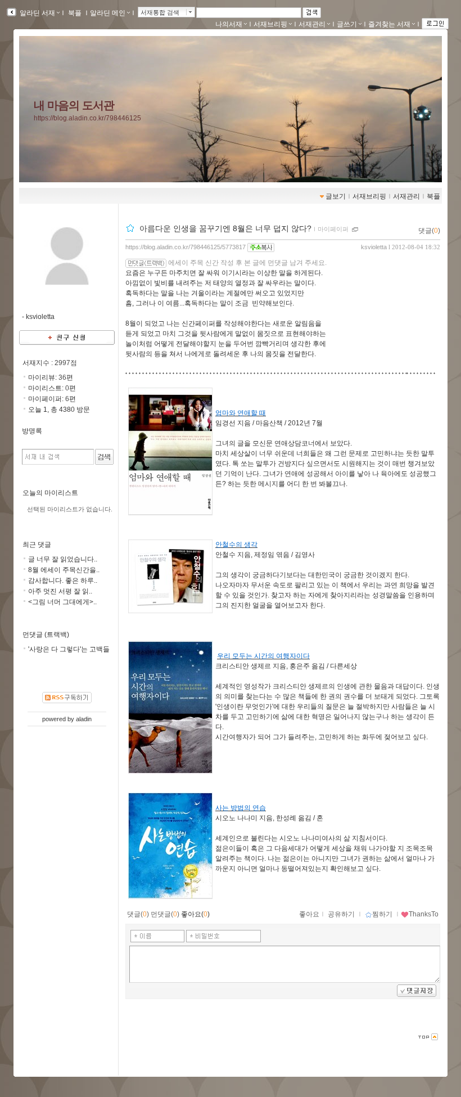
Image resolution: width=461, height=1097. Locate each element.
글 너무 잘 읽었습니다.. (62, 559)
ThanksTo (424, 914)
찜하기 (382, 914)
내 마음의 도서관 (74, 105)
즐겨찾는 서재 (389, 24)
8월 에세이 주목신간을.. (64, 570)
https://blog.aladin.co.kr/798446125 (87, 118)
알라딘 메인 (107, 13)
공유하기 (341, 914)
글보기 (336, 196)
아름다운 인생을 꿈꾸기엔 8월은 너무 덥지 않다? (225, 228)
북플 (74, 13)
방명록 (32, 431)
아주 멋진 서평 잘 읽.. (60, 591)
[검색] (104, 457)
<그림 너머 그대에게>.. (62, 602)
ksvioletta (374, 247)
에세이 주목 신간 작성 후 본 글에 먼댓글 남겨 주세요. (247, 263)
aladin (84, 719)
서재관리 (312, 24)
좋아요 (309, 914)
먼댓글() (165, 914)
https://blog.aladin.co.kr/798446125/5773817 (185, 247)
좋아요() (195, 914)
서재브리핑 (270, 24)
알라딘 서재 (36, 13)
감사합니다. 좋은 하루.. (62, 581)
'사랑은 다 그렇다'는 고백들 (69, 649)
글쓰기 (347, 24)
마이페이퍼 (333, 229)
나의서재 (228, 24)
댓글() (429, 231)
